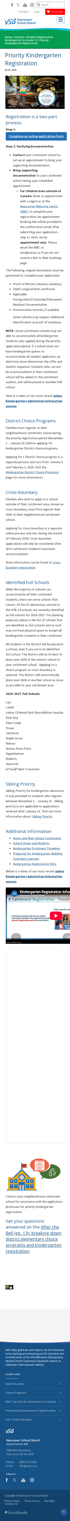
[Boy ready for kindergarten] (9, 1287)
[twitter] (18, 5)
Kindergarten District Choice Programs (32, 472)
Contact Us (11, 1503)
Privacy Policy (12, 1501)
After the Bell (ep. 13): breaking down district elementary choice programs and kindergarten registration (34, 1239)
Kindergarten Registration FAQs (34, 864)
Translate (23, 11)
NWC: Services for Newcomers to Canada (30, 1401)
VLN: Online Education (18, 1419)
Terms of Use (32, 1501)
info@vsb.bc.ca (28, 1466)
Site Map (49, 1501)
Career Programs (15, 1392)
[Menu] (61, 19)
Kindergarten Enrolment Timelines (36, 848)
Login (37, 11)
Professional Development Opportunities (30, 1410)
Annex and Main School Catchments (37, 838)
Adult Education (14, 1383)
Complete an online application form (36, 136)
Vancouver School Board (33, 1495)
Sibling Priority (42, 816)
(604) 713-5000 (28, 1462)
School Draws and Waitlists (31, 843)
